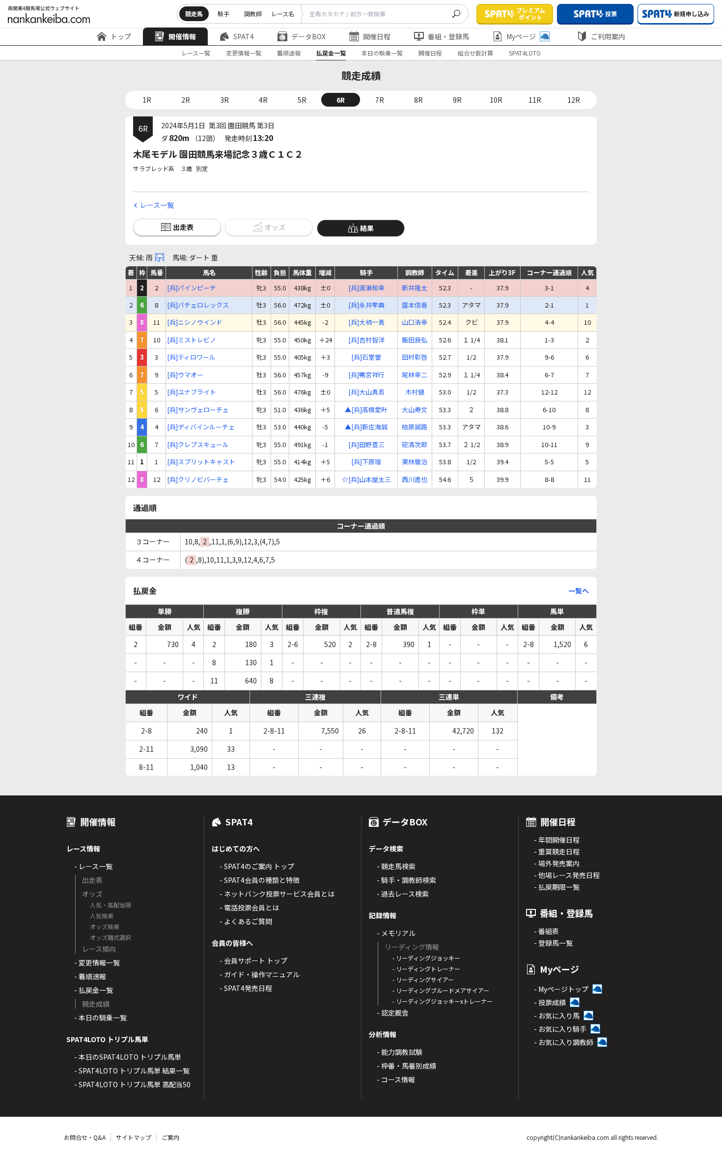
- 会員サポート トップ (253, 960)
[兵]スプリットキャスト (201, 461)
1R (146, 100)
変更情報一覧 (243, 53)
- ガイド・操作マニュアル (260, 974)
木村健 (414, 392)
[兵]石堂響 (366, 357)
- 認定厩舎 (393, 1013)
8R (418, 100)
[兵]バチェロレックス (198, 305)
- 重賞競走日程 (557, 851)
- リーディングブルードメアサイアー (440, 990)
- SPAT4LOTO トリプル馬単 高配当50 (132, 1084)
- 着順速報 (90, 976)
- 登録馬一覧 (553, 943)
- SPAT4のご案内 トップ (257, 866)
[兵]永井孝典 (366, 305)
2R (185, 100)
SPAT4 (243, 36)
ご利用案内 (608, 36)
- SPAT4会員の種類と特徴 (260, 880)
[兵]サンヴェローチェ (198, 409)
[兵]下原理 (366, 461)
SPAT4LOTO (525, 53)
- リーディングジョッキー (426, 958)
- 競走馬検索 (396, 866)
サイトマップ (133, 1137)
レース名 (282, 13)
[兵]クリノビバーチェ (198, 479)
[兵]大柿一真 (366, 322)
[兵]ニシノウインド (194, 322)
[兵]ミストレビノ (191, 340)
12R (573, 100)
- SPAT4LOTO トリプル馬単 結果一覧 (132, 1070)
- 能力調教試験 (399, 1052)
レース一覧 (195, 53)
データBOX (308, 36)
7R (379, 100)
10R (496, 100)
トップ (121, 36)
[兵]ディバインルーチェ (201, 427)
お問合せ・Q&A (85, 1137)
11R (534, 100)
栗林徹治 (414, 461)
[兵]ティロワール (191, 357)
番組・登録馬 (448, 36)
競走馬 (194, 13)
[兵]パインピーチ (191, 287)
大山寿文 (414, 409)
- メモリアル (396, 933)
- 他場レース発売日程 (567, 875)
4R (263, 100)
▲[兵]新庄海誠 (366, 427)
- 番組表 (546, 931)
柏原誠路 (414, 427)
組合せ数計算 (475, 53)
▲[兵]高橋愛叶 (366, 409)
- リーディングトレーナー (426, 968)
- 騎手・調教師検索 (406, 880)
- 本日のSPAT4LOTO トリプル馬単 (127, 1057)
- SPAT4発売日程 (246, 988)
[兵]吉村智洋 (366, 340)
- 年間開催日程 (557, 840)
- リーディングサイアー (423, 979)
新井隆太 (414, 287)
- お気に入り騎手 (560, 1029)
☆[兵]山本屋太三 (366, 479)
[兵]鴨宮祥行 (366, 374)
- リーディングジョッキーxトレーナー (442, 1001)
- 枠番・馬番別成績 (406, 1066)
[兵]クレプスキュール (198, 444)
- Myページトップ (561, 989)
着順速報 (289, 53)
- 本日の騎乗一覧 (100, 1017)
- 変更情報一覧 (97, 962)
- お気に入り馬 (557, 1015)
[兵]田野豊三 (366, 444)
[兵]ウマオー (185, 374)
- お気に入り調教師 (563, 1042)
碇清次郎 (414, 444)
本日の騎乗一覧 (382, 53)
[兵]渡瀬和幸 (366, 287)
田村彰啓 (414, 357)
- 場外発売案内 (557, 863)
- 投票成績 (550, 1002)
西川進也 (414, 479)
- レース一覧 (93, 866)
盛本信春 (414, 305)
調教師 (253, 13)
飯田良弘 (414, 340)
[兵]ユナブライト (191, 392)
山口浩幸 (414, 322)
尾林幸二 (414, 374)
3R (224, 100)
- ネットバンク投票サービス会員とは (277, 894)
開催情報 (182, 36)
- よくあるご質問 (246, 921)
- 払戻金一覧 (93, 990)
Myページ (521, 36)
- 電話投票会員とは (249, 907)
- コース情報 (396, 1079)
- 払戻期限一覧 (557, 887)
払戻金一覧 (331, 53)
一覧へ (578, 590)
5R (302, 100)
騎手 (223, 13)
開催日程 (376, 36)
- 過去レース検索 (403, 894)
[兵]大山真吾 (366, 392)
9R (457, 100)
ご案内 (170, 1137)
